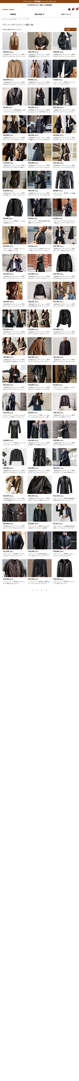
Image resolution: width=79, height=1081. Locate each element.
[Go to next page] (46, 590)
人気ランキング (66, 14)
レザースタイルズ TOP (9, 19)
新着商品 (13, 14)
